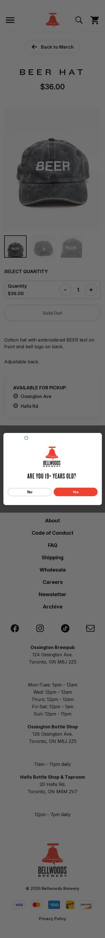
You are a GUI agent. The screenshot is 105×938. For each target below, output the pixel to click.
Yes (75, 491)
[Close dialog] (26, 438)
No (29, 492)
